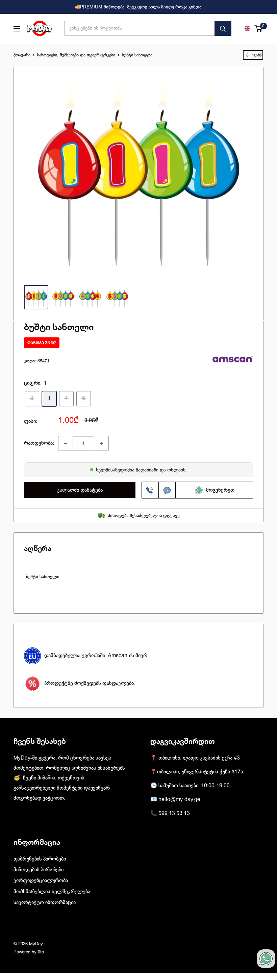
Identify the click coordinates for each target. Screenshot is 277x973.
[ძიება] (223, 28)
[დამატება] (101, 443)
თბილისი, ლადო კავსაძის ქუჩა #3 (199, 758)
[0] (258, 28)
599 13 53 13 (174, 813)
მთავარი (22, 54)
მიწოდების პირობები (39, 870)
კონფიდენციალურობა (41, 880)
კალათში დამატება (80, 490)
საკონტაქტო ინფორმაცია (45, 902)
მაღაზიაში (148, 469)
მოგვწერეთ (220, 490)
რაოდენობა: (39, 443)
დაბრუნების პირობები (40, 859)
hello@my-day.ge (179, 799)
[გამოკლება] (65, 443)
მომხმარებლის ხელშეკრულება (52, 892)
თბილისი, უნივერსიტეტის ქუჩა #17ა (200, 772)
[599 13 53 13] (150, 490)
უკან (255, 54)
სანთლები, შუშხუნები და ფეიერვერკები (76, 54)
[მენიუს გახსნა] (17, 28)
